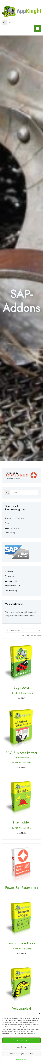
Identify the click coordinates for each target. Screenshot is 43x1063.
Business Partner (12, 528)
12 (32, 635)
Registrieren (10, 571)
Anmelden (9, 576)
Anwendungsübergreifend (16, 518)
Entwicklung (10, 533)
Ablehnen (21, 1047)
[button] (39, 1013)
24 (35, 635)
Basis (7, 523)
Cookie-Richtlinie (20, 1059)
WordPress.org (11, 591)
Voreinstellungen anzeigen (21, 1053)
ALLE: (39, 635)
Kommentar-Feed (12, 586)
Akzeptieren (21, 1040)
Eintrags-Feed (11, 581)
